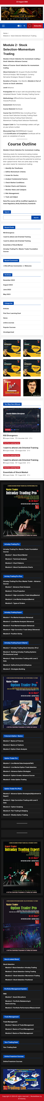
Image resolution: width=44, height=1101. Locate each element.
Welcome (28, 266)
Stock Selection (9, 964)
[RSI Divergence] (22, 420)
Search (7, 212)
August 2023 (8, 285)
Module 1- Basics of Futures (13, 741)
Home (5, 318)
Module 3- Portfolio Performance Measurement (22, 1008)
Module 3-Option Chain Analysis (15, 749)
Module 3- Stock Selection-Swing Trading (20, 971)
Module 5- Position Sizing (12, 634)
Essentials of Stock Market (13, 245)
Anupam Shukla (9, 438)
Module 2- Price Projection (15, 591)
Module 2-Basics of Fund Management (19, 1029)
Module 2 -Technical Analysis (16, 559)
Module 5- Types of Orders (15, 603)
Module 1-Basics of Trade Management (19, 1025)
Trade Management (10, 1022)
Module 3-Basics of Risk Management (19, 1033)
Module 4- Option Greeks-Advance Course (18, 775)
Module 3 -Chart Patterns (14, 563)
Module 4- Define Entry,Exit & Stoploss (17, 665)
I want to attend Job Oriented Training (17, 237)
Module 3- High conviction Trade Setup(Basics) (22, 595)
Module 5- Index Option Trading (14, 779)
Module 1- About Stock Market (16, 555)
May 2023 (6, 294)
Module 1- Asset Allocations (15, 997)
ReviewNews (35, 1096)
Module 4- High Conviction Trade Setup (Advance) (21, 629)
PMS (5, 994)
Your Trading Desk (10, 1047)
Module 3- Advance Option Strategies (17, 771)
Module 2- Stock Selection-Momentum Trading (22, 975)
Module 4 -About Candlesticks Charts (19, 567)
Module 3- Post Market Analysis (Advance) (18, 625)
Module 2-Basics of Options (13, 745)
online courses (8, 323)
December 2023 (9, 280)
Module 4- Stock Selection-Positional (19, 980)
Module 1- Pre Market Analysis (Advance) (18, 617)
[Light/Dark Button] (19, 26)
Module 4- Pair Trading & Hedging (15, 811)
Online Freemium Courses (12, 1061)
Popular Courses (9, 327)
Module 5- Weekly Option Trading (15, 815)
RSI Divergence (8, 233)
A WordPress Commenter (13, 266)
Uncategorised (8, 332)
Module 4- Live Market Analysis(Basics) (19, 599)
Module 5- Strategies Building (14, 669)
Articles (6, 308)
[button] (3, 26)
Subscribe (37, 26)
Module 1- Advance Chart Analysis (17, 587)
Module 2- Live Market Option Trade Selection (20, 767)
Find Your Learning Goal (12, 313)
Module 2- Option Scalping (13, 807)
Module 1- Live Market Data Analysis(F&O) (18, 763)
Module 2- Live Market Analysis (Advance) (18, 621)
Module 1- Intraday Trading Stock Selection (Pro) (20, 648)
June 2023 (7, 289)
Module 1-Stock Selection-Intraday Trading (21, 967)
